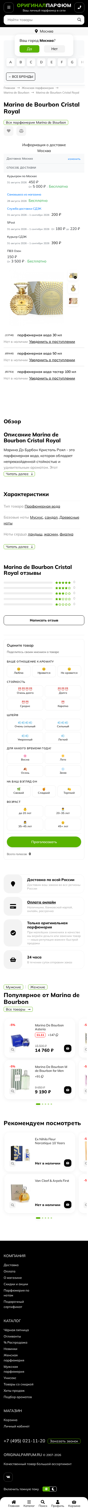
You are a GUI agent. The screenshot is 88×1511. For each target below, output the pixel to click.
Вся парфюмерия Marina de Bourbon (36, 122)
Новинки (10, 1349)
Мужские (13, 987)
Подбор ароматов (18, 1397)
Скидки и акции (16, 1284)
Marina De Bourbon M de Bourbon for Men (51, 1069)
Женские (37, 987)
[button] (38, 1104)
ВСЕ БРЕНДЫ (22, 76)
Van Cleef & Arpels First (52, 1181)
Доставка (11, 1265)
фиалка (66, 534)
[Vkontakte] (8, 1477)
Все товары (16, 1009)
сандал (51, 517)
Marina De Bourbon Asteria (49, 1027)
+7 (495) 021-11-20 (24, 1441)
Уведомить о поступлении (52, 341)
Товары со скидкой (18, 1384)
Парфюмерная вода (42, 506)
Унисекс (10, 1378)
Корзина (10, 1420)
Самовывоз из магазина (24, 194)
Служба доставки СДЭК (24, 208)
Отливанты (12, 1336)
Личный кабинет (17, 1426)
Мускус (36, 517)
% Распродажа (15, 1342)
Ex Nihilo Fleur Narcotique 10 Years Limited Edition (50, 1143)
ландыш (35, 534)
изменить (74, 159)
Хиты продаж (14, 1390)
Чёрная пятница (16, 1330)
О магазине (13, 1278)
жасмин (51, 534)
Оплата (9, 1271)
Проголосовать (44, 842)
